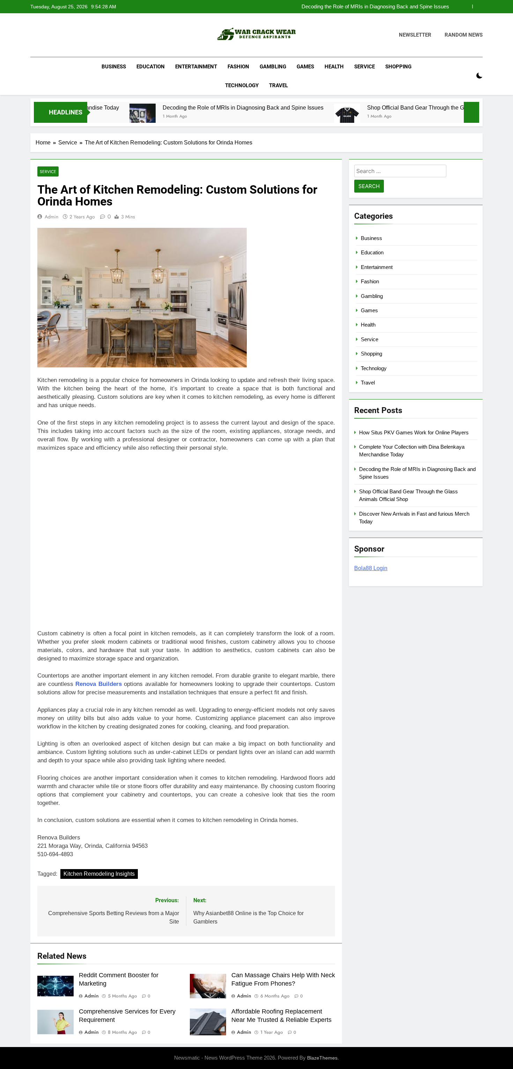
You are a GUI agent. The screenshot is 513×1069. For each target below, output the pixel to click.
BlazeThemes (322, 1058)
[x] (51, 35)
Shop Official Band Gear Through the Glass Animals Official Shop (416, 107)
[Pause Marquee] (471, 112)
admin (51, 216)
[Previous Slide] (467, 6)
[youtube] (68, 35)
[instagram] (43, 35)
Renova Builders (98, 684)
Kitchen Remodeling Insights (99, 874)
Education (150, 66)
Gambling (273, 66)
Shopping (398, 66)
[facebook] (34, 35)
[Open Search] (467, 76)
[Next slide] (478, 6)
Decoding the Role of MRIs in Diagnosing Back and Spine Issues (375, 6)
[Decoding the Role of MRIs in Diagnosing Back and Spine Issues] (111, 117)
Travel (278, 85)
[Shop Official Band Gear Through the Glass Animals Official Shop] (316, 117)
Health (334, 66)
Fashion (238, 66)
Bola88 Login (370, 568)
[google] (59, 35)
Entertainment (196, 66)
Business (114, 66)
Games (305, 66)
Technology (242, 85)
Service (364, 66)
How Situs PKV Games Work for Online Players (414, 432)
